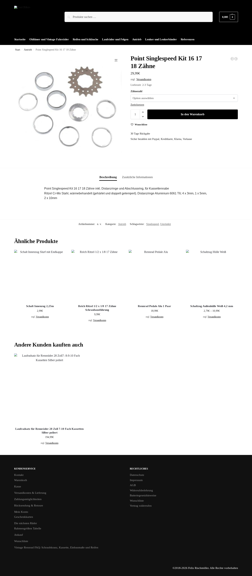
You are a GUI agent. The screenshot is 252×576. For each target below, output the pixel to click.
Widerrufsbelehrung (141, 490)
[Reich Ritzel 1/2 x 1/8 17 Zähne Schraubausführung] (97, 275)
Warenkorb (20, 480)
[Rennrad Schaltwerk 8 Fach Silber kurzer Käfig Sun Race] (236, 59)
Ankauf (18, 534)
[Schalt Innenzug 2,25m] (40, 275)
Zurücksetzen (137, 104)
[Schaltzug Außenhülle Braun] (232, 59)
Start (17, 49)
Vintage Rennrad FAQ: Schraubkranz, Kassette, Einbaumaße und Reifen (56, 547)
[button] (228, 17)
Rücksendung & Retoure (28, 505)
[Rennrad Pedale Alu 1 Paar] (154, 275)
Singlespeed (152, 224)
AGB (133, 485)
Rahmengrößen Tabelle (27, 528)
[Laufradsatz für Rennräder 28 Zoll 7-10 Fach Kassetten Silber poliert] (49, 388)
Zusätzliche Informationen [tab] (137, 177)
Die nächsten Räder (25, 523)
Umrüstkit (165, 224)
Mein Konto (21, 511)
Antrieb (28, 49)
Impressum (136, 480)
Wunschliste (21, 541)
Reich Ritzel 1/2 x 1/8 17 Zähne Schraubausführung (97, 308)
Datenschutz (137, 474)
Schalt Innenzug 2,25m (40, 306)
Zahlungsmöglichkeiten (28, 499)
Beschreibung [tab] (108, 177)
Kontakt (19, 474)
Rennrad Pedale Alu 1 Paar (154, 306)
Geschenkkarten (23, 516)
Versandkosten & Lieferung (30, 492)
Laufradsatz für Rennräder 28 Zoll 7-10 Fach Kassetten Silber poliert (49, 430)
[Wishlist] (60, 255)
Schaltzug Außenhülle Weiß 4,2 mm (211, 306)
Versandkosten (143, 79)
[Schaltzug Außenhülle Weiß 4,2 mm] (212, 275)
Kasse (17, 486)
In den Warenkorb (192, 114)
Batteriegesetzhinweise (143, 495)
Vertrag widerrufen (141, 505)
